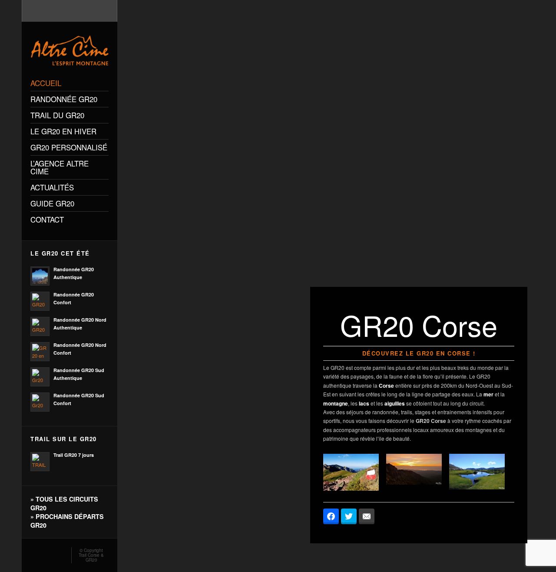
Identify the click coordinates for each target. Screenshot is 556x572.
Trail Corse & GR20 (91, 557)
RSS (34, 553)
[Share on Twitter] (349, 516)
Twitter (59, 553)
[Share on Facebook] (331, 516)
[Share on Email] (366, 516)
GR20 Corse (431, 421)
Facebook (46, 553)
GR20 (337, 367)
